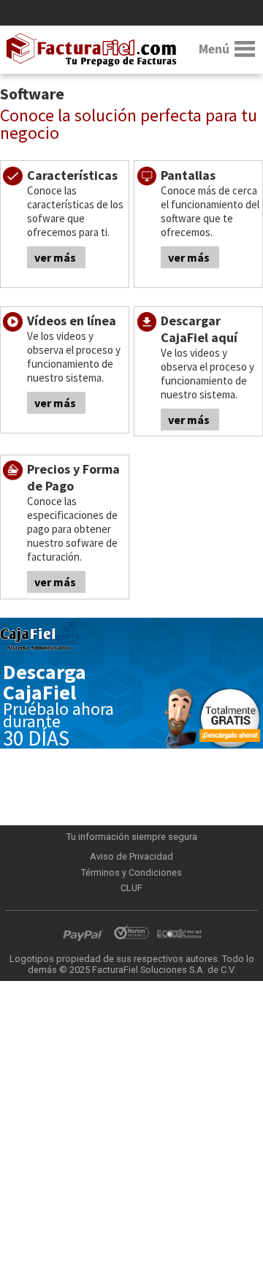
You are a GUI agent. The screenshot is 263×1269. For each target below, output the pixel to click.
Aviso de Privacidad (131, 856)
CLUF (131, 887)
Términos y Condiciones (131, 872)
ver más (55, 257)
